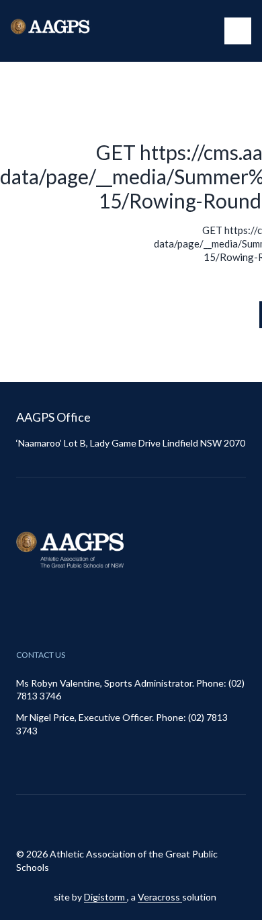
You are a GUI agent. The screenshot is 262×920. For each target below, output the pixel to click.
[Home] (64, 30)
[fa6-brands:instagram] (118, 821)
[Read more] (118, 821)
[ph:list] (237, 30)
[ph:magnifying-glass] (205, 30)
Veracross (160, 897)
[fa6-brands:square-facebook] (152, 821)
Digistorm (105, 897)
